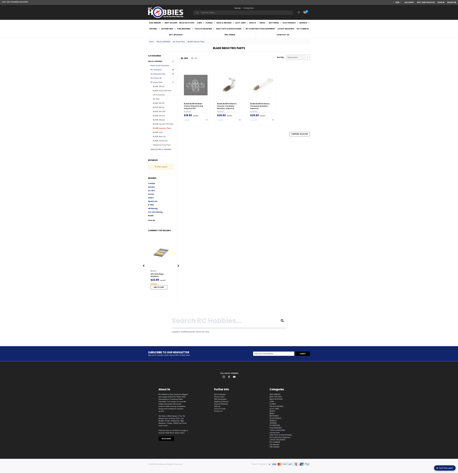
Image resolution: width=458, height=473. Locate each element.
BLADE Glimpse (159, 120)
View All (151, 220)
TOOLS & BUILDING (203, 29)
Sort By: (280, 57)
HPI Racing (152, 208)
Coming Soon (249, 8)
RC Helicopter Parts (158, 74)
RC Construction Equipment (260, 29)
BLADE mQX (158, 132)
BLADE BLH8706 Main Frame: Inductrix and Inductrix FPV (193, 106)
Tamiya (151, 183)
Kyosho (151, 187)
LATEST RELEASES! (286, 29)
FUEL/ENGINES (183, 29)
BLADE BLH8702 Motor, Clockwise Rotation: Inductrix (260, 106)
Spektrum (152, 201)
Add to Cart (159, 287)
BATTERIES (274, 23)
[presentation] (144, 266)
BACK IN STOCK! (187, 23)
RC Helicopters (156, 70)
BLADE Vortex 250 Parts (162, 91)
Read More (166, 439)
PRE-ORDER (229, 35)
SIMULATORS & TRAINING (161, 149)
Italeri (151, 198)
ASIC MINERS (155, 23)
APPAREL (153, 29)
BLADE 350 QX (158, 107)
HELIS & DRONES (224, 23)
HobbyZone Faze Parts (161, 145)
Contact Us (283, 35)
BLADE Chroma (159, 116)
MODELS (303, 23)
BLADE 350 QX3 (159, 111)
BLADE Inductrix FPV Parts (163, 124)
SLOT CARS (240, 23)
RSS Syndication (220, 399)
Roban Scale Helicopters (160, 65)
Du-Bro (151, 190)
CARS (199, 23)
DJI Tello (156, 99)
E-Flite (151, 205)
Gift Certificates (220, 394)
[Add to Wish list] (207, 120)
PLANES (209, 23)
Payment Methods (221, 404)
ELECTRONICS (289, 23)
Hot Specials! (176, 35)
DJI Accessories (159, 95)
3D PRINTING (167, 29)
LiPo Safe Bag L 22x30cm (157, 275)
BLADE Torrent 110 (160, 141)
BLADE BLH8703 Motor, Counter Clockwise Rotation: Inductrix (227, 106)
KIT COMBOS (303, 29)
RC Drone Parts (179, 42)
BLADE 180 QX (158, 86)
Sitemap (217, 406)
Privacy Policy (219, 397)
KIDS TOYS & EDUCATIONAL (229, 29)
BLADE (151, 215)
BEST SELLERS (171, 23)
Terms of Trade (220, 409)
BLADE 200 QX (158, 103)
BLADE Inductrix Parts (196, 42)
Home (151, 42)
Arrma (151, 194)
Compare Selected (299, 134)
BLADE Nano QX (159, 136)
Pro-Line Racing (155, 212)
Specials (237, 8)
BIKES (262, 23)
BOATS (253, 23)
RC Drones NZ (156, 78)
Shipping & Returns (221, 401)
